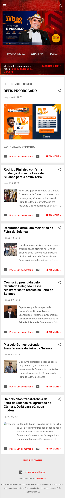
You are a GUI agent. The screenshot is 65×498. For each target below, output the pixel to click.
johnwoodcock (40, 478)
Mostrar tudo (51, 66)
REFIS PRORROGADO (20, 91)
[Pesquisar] (60, 6)
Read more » (53, 156)
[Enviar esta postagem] (38, 157)
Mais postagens (32, 460)
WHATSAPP (37, 53)
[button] (59, 91)
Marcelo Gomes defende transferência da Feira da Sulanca (28, 346)
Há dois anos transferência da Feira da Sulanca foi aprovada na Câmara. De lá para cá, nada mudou (27, 404)
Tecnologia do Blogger (34, 472)
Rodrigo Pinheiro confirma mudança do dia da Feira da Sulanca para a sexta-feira (24, 173)
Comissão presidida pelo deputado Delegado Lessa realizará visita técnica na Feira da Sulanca (28, 288)
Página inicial (16, 53)
